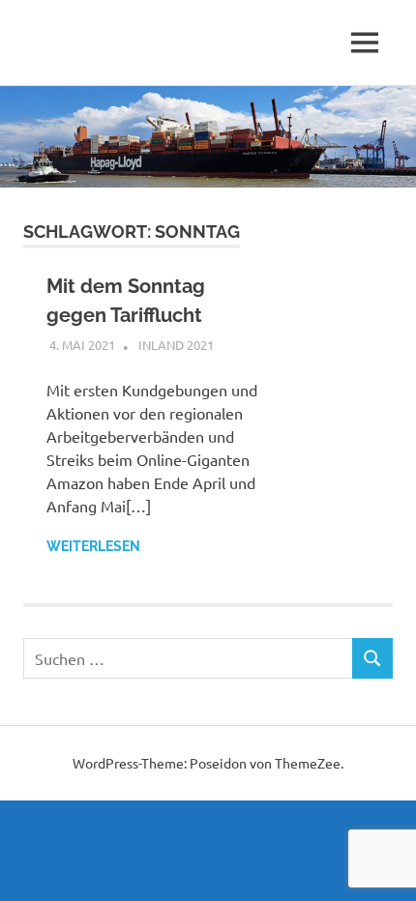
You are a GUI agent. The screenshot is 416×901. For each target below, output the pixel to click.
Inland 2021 (176, 344)
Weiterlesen (93, 546)
